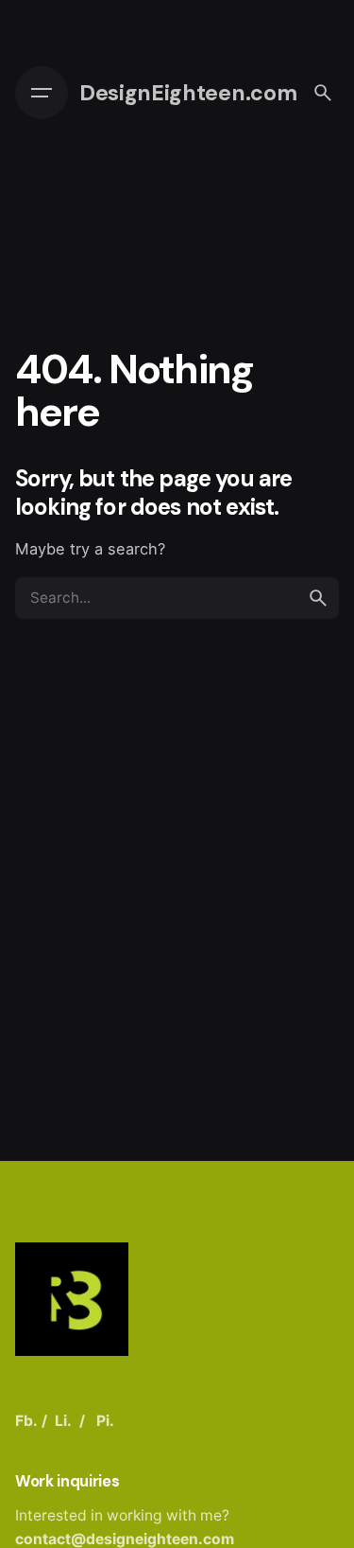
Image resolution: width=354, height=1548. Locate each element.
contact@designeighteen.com (124, 1539)
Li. (63, 1421)
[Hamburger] (41, 92)
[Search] (322, 92)
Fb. (26, 1421)
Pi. (105, 1421)
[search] (318, 598)
